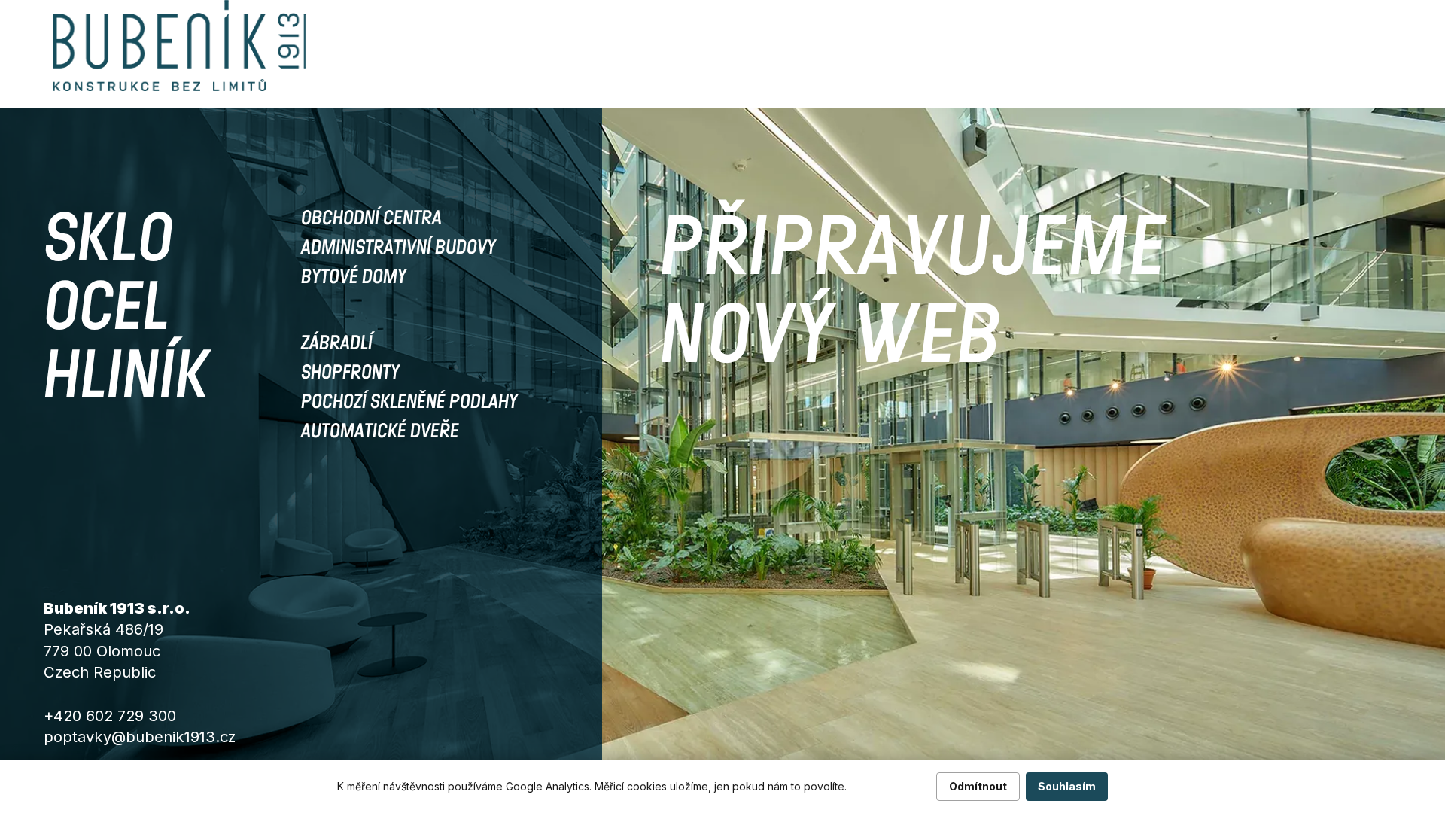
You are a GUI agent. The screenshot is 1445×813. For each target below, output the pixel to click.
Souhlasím (1067, 786)
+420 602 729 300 (110, 715)
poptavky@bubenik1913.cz (140, 736)
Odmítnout (978, 786)
